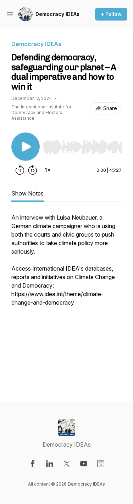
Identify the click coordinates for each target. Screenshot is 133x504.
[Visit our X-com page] (66, 463)
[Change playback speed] (47, 170)
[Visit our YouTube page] (83, 463)
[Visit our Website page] (100, 463)
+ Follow (111, 14)
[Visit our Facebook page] (32, 463)
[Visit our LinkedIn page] (49, 463)
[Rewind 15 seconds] (20, 170)
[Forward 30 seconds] (33, 170)
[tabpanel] (66, 296)
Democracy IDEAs (57, 14)
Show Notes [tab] (27, 193)
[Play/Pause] (25, 146)
